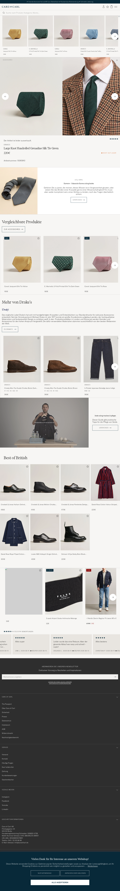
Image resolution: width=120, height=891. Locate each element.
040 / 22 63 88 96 (15, 840)
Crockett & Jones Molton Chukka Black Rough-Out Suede (43, 504)
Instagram (5, 797)
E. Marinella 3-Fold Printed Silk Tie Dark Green (61, 286)
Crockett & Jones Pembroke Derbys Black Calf (74, 504)
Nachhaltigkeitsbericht (10, 737)
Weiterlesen (93, 866)
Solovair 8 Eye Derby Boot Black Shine (73, 554)
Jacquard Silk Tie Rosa (61, 51)
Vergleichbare (22, 221)
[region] (60, 644)
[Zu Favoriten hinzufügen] (38, 238)
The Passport (7, 704)
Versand (5, 754)
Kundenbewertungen (9, 775)
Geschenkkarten (8, 780)
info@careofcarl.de (21, 843)
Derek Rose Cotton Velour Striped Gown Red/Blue (104, 504)
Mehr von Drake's (17, 302)
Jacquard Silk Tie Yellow (9, 51)
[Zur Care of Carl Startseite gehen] (11, 7)
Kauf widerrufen (8, 767)
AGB (3, 729)
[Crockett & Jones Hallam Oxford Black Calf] (14, 502)
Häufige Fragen (7, 763)
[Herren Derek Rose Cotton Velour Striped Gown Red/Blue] (105, 482)
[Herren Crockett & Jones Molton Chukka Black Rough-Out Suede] (45, 482)
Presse (4, 717)
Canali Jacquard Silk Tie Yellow (16, 286)
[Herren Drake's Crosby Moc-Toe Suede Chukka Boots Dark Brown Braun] (22, 359)
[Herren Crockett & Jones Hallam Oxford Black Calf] (14, 482)
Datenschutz (6, 721)
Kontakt (5, 759)
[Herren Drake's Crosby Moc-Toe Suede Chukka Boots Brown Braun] (62, 359)
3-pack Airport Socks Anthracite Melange (61, 618)
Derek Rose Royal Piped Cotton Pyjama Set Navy (12, 554)
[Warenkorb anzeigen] (111, 6)
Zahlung (5, 771)
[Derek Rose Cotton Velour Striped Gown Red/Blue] (105, 502)
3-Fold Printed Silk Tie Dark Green (38, 51)
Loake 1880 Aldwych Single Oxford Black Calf (44, 554)
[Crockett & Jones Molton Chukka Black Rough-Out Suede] (45, 502)
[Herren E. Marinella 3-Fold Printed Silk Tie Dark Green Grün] (40, 31)
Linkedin (5, 809)
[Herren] (23, 591)
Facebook (5, 801)
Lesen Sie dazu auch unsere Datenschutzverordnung (60, 682)
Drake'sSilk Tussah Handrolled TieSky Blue (91, 51)
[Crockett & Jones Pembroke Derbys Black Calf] (75, 502)
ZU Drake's (8, 329)
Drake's (83, 49)
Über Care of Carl (8, 708)
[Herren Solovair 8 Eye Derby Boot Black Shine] (75, 532)
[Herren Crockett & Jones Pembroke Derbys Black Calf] (75, 482)
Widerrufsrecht (7, 733)
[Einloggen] (103, 6)
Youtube (5, 805)
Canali (5, 49)
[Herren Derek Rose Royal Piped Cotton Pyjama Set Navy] (14, 532)
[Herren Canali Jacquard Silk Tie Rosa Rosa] (66, 31)
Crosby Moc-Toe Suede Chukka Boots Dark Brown (20, 388)
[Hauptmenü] (115, 7)
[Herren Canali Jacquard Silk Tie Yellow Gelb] (14, 31)
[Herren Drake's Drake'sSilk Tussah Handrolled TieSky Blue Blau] (92, 31)
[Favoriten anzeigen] (107, 7)
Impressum (6, 725)
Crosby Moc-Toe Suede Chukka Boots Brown (60, 388)
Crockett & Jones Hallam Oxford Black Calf (13, 504)
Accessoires (7, 60)
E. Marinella (33, 49)
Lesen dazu (77, 200)
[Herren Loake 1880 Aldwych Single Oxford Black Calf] (45, 532)
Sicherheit (5, 712)
